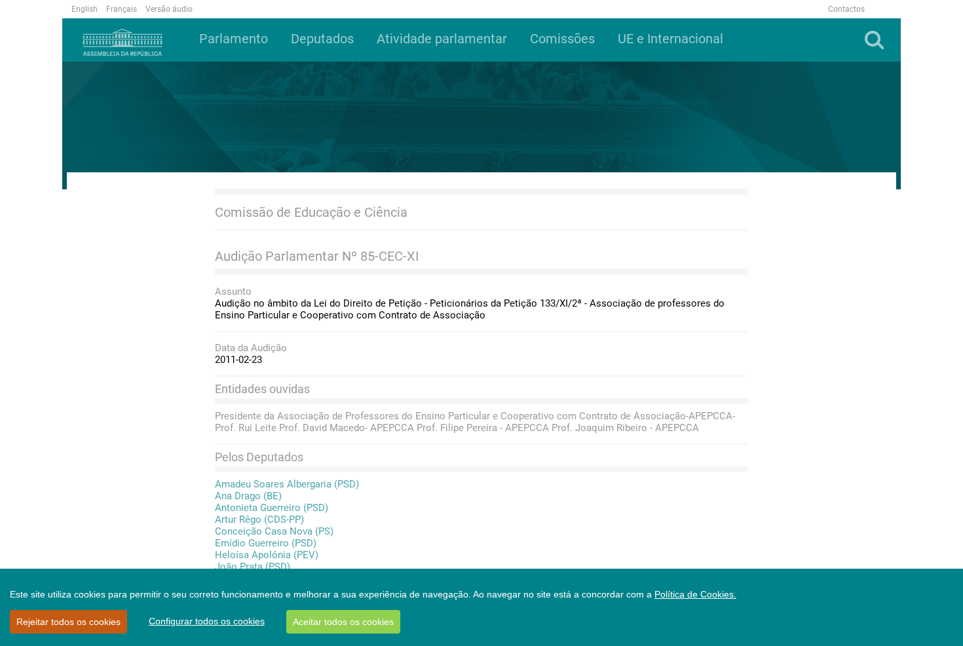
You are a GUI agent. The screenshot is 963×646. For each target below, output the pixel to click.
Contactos (846, 9)
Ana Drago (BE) (248, 496)
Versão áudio (169, 9)
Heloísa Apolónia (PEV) (266, 555)
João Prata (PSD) (252, 567)
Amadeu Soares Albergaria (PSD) (287, 484)
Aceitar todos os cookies (343, 622)
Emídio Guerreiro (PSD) (265, 543)
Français (121, 9)
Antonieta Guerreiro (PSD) (271, 508)
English (84, 9)
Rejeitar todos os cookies (68, 622)
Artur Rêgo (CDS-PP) (259, 519)
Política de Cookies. (695, 594)
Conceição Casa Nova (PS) (274, 531)
